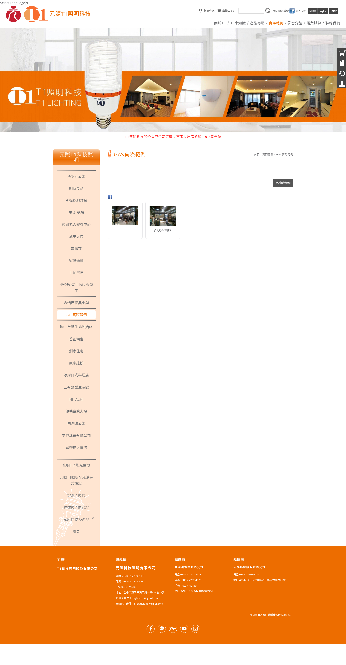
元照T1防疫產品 (76, 519)
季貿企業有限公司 (76, 435)
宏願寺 (76, 248)
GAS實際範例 (284, 154)
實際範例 (268, 154)
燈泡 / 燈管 (76, 495)
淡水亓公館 (76, 176)
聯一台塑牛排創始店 (76, 326)
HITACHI (76, 399)
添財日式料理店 (76, 375)
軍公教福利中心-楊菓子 (76, 287)
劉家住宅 (76, 351)
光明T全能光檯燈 (76, 465)
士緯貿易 (76, 272)
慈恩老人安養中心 (76, 224)
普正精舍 (76, 339)
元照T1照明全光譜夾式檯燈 (76, 480)
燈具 (76, 531)
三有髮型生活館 (76, 387)
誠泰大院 (76, 236)
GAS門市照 (163, 231)
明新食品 (76, 188)
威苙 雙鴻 (76, 212)
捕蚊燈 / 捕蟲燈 (76, 507)
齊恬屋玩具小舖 (76, 302)
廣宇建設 (76, 363)
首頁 (257, 154)
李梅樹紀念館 (76, 200)
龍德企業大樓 (76, 411)
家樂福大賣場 (76, 447)
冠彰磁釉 (76, 260)
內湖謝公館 (76, 423)
